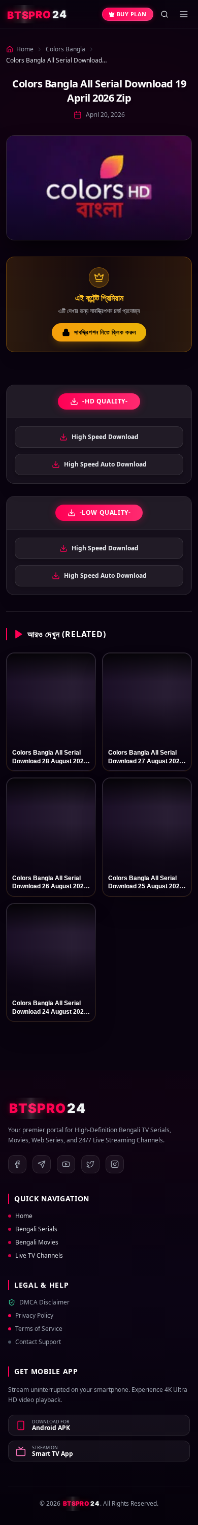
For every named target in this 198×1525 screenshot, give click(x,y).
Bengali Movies (36, 1242)
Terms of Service (38, 1329)
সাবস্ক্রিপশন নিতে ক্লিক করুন (105, 332)
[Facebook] (17, 1164)
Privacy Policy (34, 1316)
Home (23, 1216)
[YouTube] (66, 1164)
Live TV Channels (39, 1256)
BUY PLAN (132, 14)
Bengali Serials (36, 1229)
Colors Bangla (65, 49)
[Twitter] (90, 1164)
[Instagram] (115, 1164)
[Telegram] (41, 1164)
